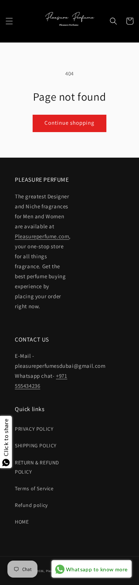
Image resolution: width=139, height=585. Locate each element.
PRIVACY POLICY (34, 429)
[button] (9, 21)
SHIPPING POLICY (36, 445)
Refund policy (31, 505)
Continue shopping (69, 122)
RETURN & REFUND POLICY (37, 467)
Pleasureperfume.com (42, 236)
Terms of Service (34, 488)
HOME (22, 521)
